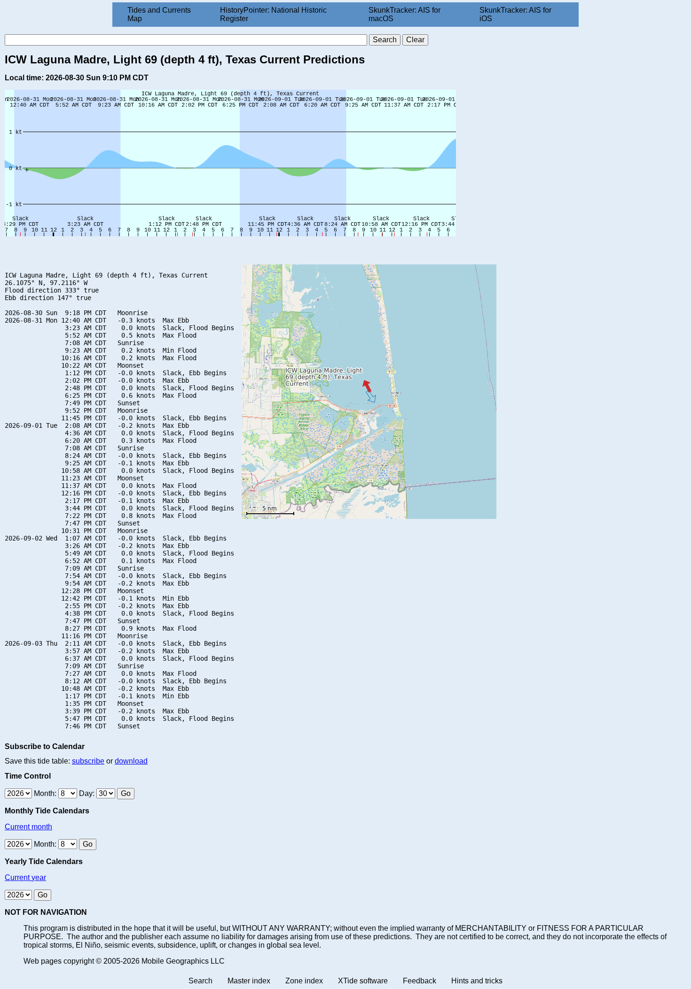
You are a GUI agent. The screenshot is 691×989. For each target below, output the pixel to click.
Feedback (419, 981)
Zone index (304, 981)
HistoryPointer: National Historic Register (273, 14)
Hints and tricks (477, 981)
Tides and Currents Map (159, 14)
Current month (28, 827)
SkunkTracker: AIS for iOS (515, 14)
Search (200, 981)
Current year (25, 877)
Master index (249, 981)
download (131, 761)
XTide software (363, 981)
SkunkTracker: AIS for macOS (404, 14)
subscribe (88, 761)
